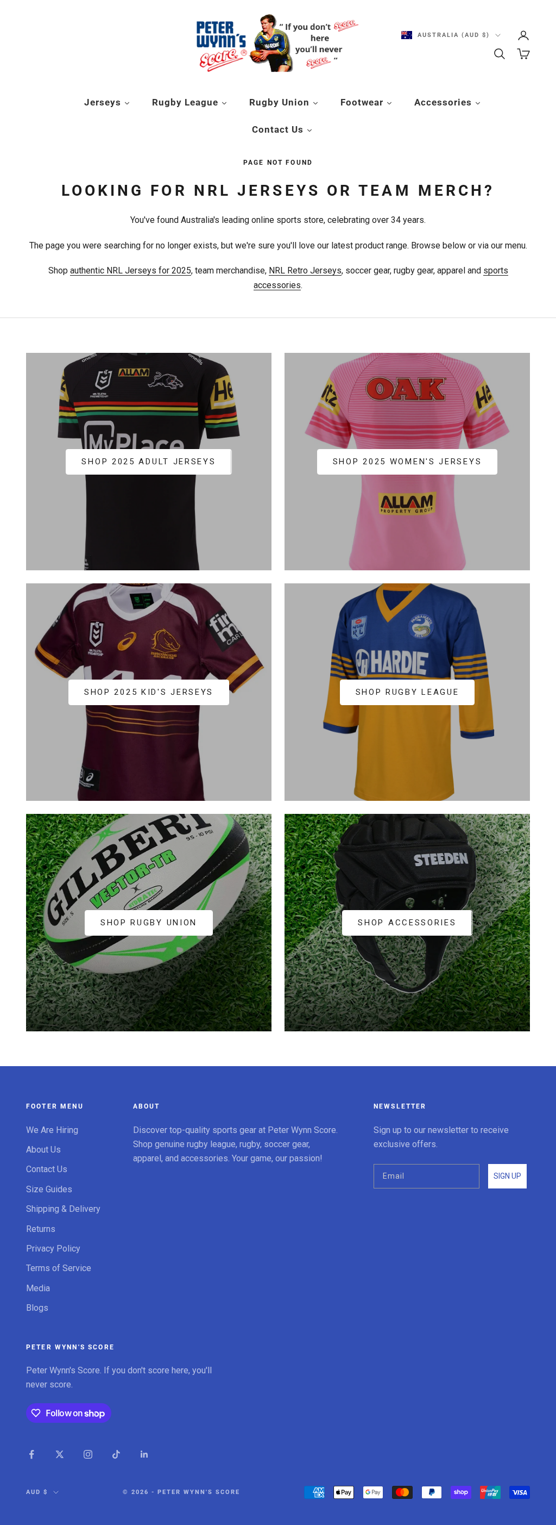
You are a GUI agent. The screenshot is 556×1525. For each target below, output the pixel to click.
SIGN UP (507, 1176)
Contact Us (46, 1169)
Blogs (37, 1308)
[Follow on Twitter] (59, 1454)
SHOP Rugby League (407, 692)
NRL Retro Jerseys (305, 270)
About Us (43, 1149)
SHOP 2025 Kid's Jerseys (148, 692)
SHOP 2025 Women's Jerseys (407, 461)
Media (38, 1288)
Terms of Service (58, 1268)
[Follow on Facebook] (31, 1454)
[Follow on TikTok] (116, 1454)
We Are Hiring (52, 1130)
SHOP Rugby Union (148, 923)
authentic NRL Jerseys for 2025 (130, 270)
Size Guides (49, 1189)
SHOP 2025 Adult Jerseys (148, 461)
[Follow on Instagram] (88, 1454)
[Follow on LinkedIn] (144, 1454)
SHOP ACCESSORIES (407, 923)
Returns (40, 1229)
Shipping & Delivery (63, 1209)
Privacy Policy (53, 1248)
